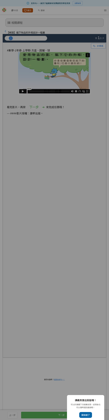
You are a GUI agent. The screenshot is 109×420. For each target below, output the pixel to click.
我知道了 (85, 415)
